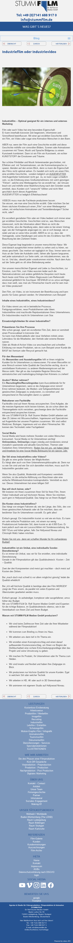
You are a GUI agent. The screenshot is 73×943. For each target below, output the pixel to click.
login (36, 875)
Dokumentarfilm (36, 740)
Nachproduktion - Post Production (36, 770)
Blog (36, 38)
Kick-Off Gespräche (36, 762)
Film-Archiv (36, 850)
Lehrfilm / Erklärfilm (36, 725)
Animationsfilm (36, 734)
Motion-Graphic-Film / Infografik (36, 731)
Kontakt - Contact (36, 783)
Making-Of (36, 804)
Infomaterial (36, 798)
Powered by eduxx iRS (62, 941)
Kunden (36, 841)
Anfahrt (36, 786)
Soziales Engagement (36, 801)
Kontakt (36, 863)
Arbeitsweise (36, 710)
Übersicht (11, 43)
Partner (36, 795)
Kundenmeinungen (37, 844)
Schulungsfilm (36, 728)
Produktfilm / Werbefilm (36, 713)
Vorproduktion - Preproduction (36, 764)
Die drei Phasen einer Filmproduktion (37, 758)
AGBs (37, 869)
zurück (36, 43)
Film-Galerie (36, 838)
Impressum (36, 866)
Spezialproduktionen (37, 746)
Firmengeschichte (36, 792)
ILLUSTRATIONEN (36, 749)
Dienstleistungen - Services (36, 743)
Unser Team (36, 789)
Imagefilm (36, 716)
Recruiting (36, 719)
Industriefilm (37, 722)
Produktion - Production (36, 767)
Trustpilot (36, 901)
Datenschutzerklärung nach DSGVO (36, 872)
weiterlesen (61, 43)
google (36, 898)
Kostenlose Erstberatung (36, 707)
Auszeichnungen (36, 847)
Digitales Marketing (36, 773)
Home (36, 860)
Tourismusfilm (36, 737)
